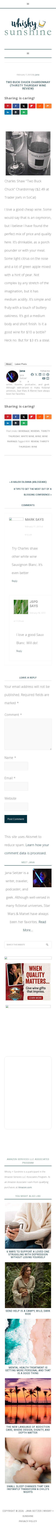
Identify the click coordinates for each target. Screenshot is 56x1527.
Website (10, 798)
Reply (14, 581)
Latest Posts (21, 364)
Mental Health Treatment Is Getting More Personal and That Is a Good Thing (28, 1370)
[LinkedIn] (40, 374)
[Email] (48, 378)
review (35, 441)
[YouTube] (44, 378)
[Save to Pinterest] (7, 106)
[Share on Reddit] (39, 106)
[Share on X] (23, 106)
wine (38, 436)
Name (10, 757)
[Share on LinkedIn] (7, 112)
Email (10, 778)
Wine (34, 446)
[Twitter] (36, 374)
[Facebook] (32, 374)
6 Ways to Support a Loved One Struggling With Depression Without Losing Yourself (28, 1254)
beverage (24, 431)
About (8, 364)
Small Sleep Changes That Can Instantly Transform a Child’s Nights (28, 1489)
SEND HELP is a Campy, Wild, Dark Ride (28, 1312)
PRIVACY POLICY (28, 1521)
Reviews (35, 431)
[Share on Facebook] (16, 106)
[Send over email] (23, 112)
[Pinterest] (48, 374)
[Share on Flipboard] (32, 106)
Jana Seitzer (34, 1511)
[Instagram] (44, 374)
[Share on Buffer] (16, 112)
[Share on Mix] (48, 106)
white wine (27, 436)
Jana (22, 370)
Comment (13, 714)
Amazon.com (25, 1187)
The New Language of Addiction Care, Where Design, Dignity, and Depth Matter (28, 1429)
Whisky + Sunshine (28, 27)
